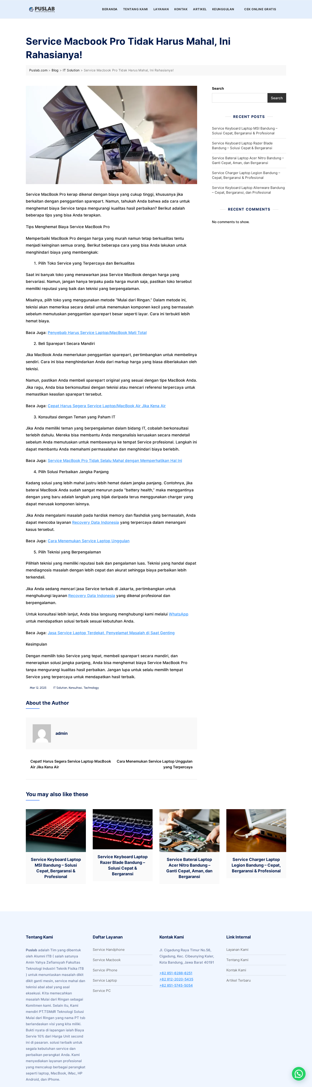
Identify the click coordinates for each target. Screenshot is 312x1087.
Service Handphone (109, 949)
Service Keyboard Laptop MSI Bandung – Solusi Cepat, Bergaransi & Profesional (245, 130)
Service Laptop (105, 980)
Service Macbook (107, 960)
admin (62, 733)
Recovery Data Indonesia (95, 522)
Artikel (200, 9)
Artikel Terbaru (238, 980)
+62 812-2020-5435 (176, 979)
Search (218, 88)
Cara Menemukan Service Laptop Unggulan (89, 541)
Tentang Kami (135, 9)
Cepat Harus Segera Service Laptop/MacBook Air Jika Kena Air (107, 406)
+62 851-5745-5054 (176, 985)
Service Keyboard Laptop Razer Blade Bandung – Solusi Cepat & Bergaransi (242, 145)
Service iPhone (105, 970)
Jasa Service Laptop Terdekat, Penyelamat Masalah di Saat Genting (111, 633)
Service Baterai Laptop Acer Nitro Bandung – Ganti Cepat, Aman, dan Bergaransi (248, 160)
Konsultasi (75, 687)
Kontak (181, 9)
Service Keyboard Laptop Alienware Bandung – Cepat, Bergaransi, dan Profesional (248, 190)
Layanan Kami (237, 949)
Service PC (102, 990)
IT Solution (60, 687)
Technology (91, 687)
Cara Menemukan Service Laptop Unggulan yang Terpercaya (155, 764)
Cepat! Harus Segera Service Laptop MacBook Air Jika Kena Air (70, 764)
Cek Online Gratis (260, 9)
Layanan (161, 9)
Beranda (110, 9)
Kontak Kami (236, 970)
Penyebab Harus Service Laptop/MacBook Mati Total (97, 332)
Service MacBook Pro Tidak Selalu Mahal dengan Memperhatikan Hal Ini (115, 460)
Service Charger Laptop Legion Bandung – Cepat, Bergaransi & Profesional (246, 175)
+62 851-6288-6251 (175, 973)
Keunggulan (223, 9)
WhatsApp (178, 614)
